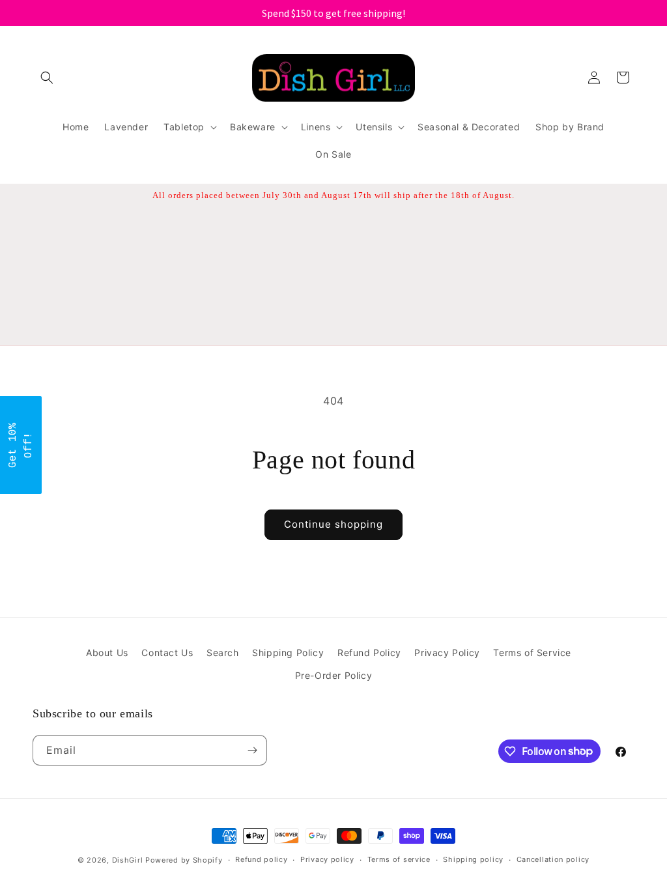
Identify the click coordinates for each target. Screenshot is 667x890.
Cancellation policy (553, 859)
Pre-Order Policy (334, 675)
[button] (47, 77)
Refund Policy (369, 652)
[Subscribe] (252, 750)
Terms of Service (532, 652)
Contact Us (167, 652)
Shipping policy (473, 859)
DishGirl (127, 860)
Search (222, 652)
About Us (107, 652)
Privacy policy (327, 859)
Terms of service (399, 859)
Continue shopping (333, 524)
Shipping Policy (288, 652)
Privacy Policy (446, 652)
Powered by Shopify (184, 860)
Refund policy (261, 859)
